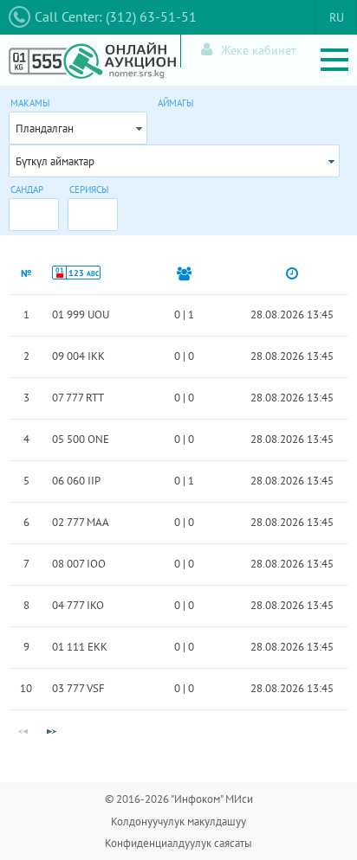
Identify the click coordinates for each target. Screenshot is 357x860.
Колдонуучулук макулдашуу (178, 821)
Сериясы (88, 189)
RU (336, 17)
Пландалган (45, 128)
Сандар (26, 189)
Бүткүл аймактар (55, 161)
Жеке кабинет (258, 50)
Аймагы (175, 103)
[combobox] (78, 128)
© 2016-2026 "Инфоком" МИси (179, 799)
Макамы (29, 103)
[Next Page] (51, 732)
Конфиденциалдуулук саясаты (178, 843)
